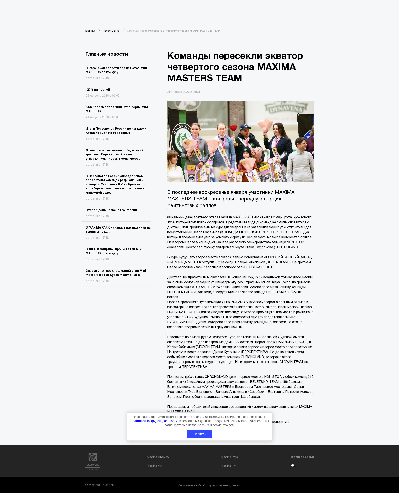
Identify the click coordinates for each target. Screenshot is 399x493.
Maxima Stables (158, 457)
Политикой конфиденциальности (154, 421)
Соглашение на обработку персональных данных (209, 485)
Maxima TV (228, 466)
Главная (90, 31)
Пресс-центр (111, 31)
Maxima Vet (155, 466)
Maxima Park (229, 457)
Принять (199, 433)
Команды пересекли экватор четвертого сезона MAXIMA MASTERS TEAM (173, 31)
